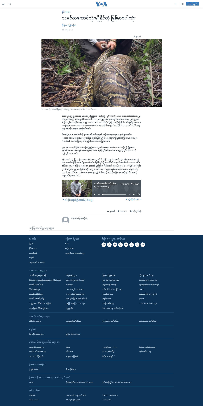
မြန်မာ (31, 244)
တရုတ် (31, 258)
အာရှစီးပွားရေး (107, 294)
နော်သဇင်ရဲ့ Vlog (145, 352)
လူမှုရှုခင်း (69, 308)
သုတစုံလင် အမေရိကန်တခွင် (149, 285)
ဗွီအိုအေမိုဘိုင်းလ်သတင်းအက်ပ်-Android (116, 382)
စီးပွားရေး (69, 285)
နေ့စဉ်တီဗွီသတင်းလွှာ (36, 347)
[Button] (137, 36)
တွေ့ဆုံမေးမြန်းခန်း (72, 356)
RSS (67, 244)
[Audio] (175, 4)
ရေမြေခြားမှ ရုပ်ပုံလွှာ (109, 347)
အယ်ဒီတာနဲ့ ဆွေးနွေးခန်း (38, 275)
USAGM (32, 395)
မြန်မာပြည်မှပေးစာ (108, 275)
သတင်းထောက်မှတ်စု (36, 299)
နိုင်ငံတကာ (66, 12)
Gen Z (141, 289)
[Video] (182, 4)
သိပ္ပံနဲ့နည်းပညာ (71, 275)
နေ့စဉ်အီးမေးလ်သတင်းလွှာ (74, 253)
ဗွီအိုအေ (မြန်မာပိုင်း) (69, 25)
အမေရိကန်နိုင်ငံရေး (36, 294)
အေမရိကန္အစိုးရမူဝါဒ (73, 400)
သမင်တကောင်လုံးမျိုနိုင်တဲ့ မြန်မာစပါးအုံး (111, 184)
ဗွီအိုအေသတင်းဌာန (103, 187)
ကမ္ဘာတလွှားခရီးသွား (109, 285)
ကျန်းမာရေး (106, 299)
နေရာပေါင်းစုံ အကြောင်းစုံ (148, 294)
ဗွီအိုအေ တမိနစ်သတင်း (147, 347)
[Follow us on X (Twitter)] (109, 244)
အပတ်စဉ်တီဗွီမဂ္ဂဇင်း (36, 356)
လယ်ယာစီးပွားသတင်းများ (75, 294)
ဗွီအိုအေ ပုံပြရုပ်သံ (108, 356)
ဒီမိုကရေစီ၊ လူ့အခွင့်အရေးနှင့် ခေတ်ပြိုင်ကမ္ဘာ (45, 280)
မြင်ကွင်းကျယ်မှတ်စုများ (110, 280)
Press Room (33, 400)
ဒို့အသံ (141, 299)
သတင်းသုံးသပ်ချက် (36, 285)
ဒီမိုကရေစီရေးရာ (35, 289)
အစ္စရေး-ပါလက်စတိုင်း (37, 262)
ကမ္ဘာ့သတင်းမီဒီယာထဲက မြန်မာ (40, 303)
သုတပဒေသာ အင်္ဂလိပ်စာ (148, 321)
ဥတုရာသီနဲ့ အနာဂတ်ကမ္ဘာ (75, 280)
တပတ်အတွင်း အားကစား (75, 289)
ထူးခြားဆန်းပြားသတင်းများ (75, 303)
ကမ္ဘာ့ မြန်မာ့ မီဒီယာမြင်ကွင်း (39, 308)
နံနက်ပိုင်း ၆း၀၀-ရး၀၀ (36, 334)
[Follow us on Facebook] (104, 244)
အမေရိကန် (33, 253)
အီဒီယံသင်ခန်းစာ (35, 321)
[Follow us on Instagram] (120, 244)
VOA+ (31, 382)
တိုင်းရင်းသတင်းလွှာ (146, 275)
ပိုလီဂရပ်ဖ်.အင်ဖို (108, 352)
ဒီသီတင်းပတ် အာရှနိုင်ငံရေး (112, 289)
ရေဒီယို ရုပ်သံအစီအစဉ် (37, 352)
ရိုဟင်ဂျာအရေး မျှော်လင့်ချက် (112, 308)
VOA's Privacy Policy (110, 395)
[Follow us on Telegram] (126, 244)
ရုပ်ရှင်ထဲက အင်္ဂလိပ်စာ (110, 321)
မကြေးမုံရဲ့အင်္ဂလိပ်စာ (73, 321)
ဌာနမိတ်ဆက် (34, 369)
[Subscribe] (143, 244)
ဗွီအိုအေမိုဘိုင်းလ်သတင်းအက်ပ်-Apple (79, 382)
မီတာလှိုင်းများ (71, 369)
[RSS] (131, 244)
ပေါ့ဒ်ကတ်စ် (69, 248)
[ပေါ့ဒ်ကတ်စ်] (137, 244)
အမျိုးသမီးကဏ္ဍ (108, 303)
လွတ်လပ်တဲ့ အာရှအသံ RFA (76, 395)
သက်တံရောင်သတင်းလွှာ (148, 303)
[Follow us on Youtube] (115, 244)
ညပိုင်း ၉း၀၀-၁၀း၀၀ (73, 334)
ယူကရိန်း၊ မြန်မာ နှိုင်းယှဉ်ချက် (76, 299)
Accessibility (106, 400)
